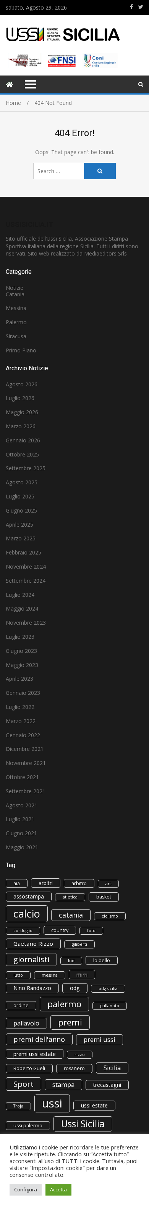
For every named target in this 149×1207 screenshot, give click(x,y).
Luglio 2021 (20, 819)
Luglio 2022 (20, 706)
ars (108, 883)
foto (91, 930)
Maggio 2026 (22, 412)
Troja (18, 1106)
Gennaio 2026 (23, 440)
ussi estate (94, 1105)
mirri (81, 974)
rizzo (79, 1054)
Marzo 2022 (21, 721)
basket (103, 897)
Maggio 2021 (22, 847)
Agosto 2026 (21, 384)
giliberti (79, 944)
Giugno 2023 (21, 650)
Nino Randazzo (32, 988)
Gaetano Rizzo (33, 943)
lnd (71, 960)
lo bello (101, 960)
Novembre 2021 (26, 763)
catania (71, 914)
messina (50, 975)
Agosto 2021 (21, 805)
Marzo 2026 (21, 426)
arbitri (46, 883)
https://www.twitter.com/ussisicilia (140, 7)
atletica (70, 897)
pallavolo (26, 1023)
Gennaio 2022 (23, 735)
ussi (52, 1103)
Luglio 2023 (20, 636)
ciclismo (110, 916)
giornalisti (31, 959)
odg (75, 988)
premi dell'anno (39, 1039)
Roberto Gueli (29, 1068)
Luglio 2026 (20, 398)
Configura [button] (25, 1189)
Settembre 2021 (25, 791)
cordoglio (22, 930)
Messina (16, 308)
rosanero (74, 1068)
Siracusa (16, 336)
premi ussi (99, 1039)
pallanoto (109, 1005)
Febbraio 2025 (23, 552)
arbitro (79, 883)
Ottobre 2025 (22, 454)
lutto (18, 975)
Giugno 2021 (21, 833)
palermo (64, 1004)
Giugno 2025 (21, 510)
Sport (23, 1083)
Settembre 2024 (25, 580)
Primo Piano (21, 350)
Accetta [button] (58, 1189)
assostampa (28, 896)
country (59, 930)
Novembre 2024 (26, 566)
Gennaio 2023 (23, 692)
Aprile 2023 (19, 678)
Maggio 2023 (22, 665)
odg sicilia (108, 988)
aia (16, 883)
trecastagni (107, 1084)
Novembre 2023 (26, 622)
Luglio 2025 (20, 496)
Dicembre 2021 (25, 748)
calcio (26, 913)
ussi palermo (27, 1125)
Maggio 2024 (22, 608)
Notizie (14, 287)
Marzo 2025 (21, 538)
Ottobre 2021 (22, 777)
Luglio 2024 (20, 594)
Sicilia (112, 1068)
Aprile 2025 (19, 524)
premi (70, 1022)
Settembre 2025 (25, 468)
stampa (63, 1084)
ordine (21, 1005)
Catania (15, 294)
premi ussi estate (34, 1054)
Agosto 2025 (21, 482)
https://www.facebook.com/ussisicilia (131, 7)
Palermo (16, 322)
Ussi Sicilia (83, 1123)
